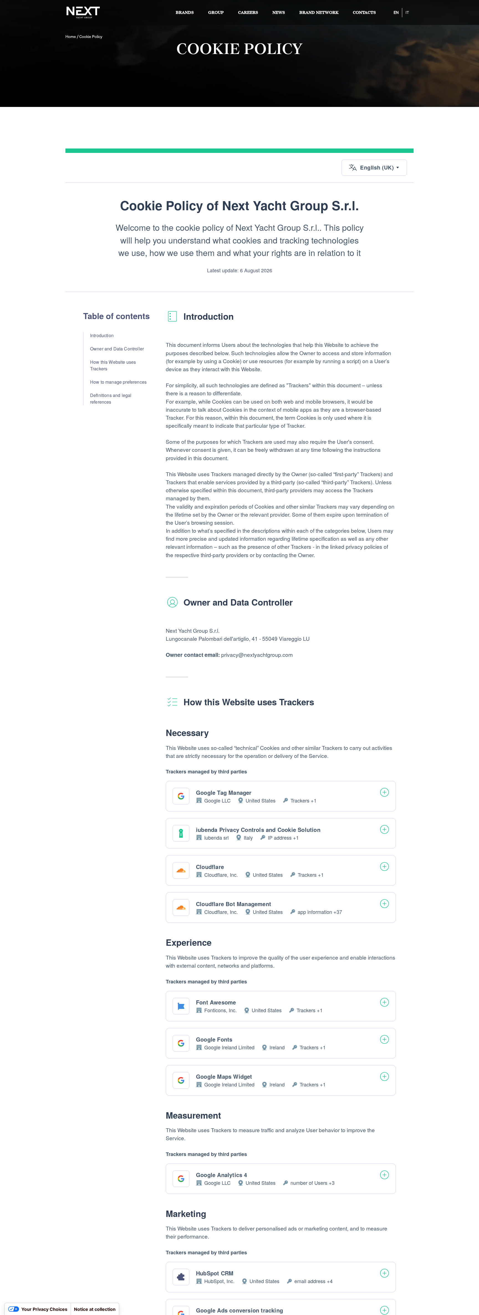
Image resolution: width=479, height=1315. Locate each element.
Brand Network (318, 13)
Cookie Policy (90, 37)
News (278, 13)
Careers (248, 13)
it (407, 12)
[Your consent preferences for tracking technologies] (9, 1309)
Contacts (364, 13)
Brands (185, 13)
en (396, 12)
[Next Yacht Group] (83, 12)
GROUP (216, 13)
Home (70, 37)
